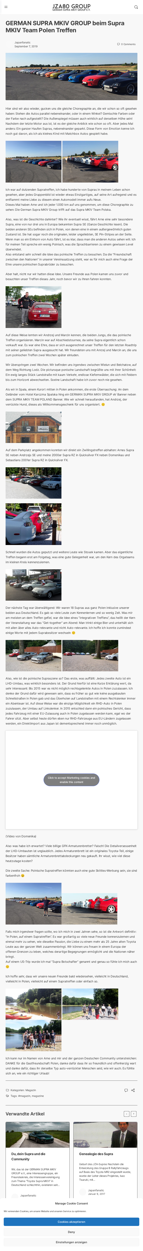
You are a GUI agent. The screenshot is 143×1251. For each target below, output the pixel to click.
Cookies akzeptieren (71, 1222)
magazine (38, 1095)
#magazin (24, 1095)
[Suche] (136, 7)
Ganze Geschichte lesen (104, 224)
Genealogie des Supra (96, 1154)
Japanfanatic (23, 42)
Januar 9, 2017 (96, 1193)
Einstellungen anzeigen (71, 1242)
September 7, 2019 (26, 46)
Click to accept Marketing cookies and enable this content (71, 780)
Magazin (31, 1090)
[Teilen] (133, 1091)
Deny (71, 1232)
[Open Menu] (6, 7)
